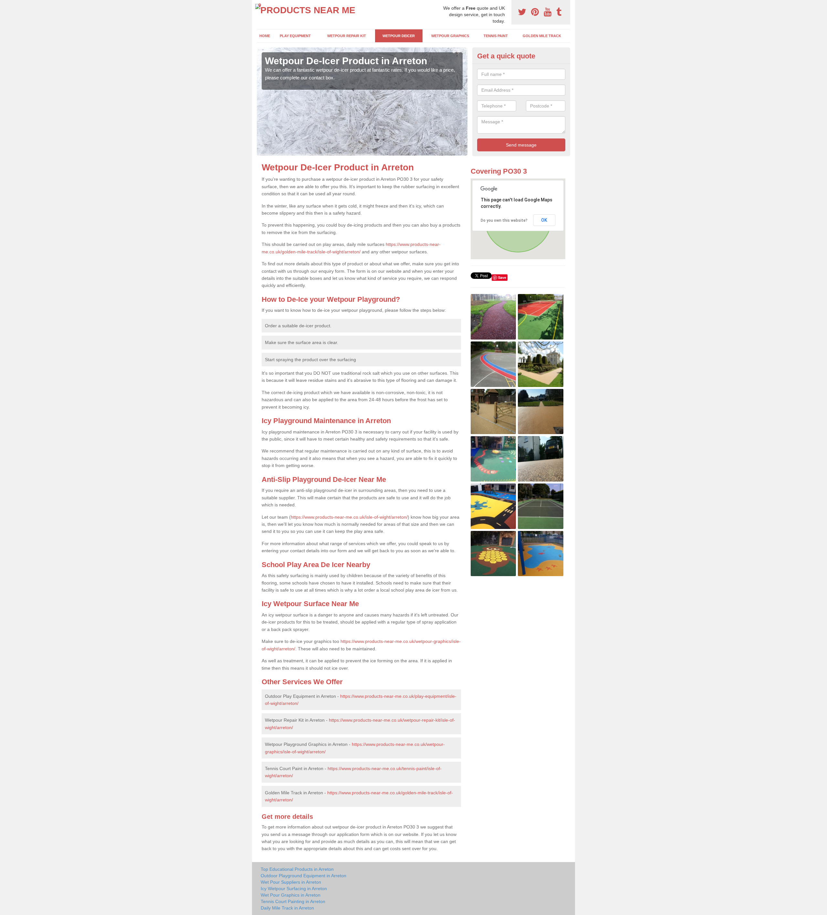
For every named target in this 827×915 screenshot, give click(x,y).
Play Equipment (295, 36)
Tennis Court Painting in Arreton (293, 901)
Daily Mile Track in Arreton (287, 907)
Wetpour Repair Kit (346, 36)
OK (544, 220)
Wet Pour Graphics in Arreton (290, 895)
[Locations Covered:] (259, 5)
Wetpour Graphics (450, 36)
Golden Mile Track (542, 36)
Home (264, 36)
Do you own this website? (504, 220)
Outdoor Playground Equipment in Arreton (303, 875)
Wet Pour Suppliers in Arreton (291, 882)
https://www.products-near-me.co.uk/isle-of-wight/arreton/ (349, 517)
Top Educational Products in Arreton (297, 869)
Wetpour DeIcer (398, 36)
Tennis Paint (496, 36)
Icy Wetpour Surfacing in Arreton (294, 888)
